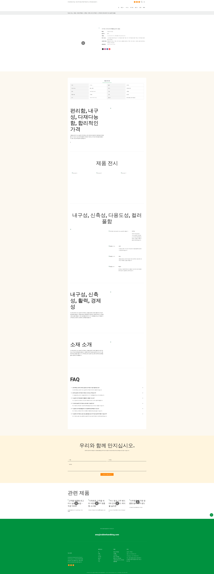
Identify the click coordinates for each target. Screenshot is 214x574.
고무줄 (85, 13)
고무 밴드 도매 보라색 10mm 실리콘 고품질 (106, 13)
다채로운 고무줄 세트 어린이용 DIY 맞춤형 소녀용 (96, 510)
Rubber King (70, 13)
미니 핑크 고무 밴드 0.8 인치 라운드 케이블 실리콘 (117, 511)
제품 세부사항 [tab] (107, 80)
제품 (75, 13)
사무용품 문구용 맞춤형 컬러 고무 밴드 (136, 507)
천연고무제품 (80, 13)
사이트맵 (119, 572)
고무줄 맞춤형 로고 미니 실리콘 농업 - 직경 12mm (75, 511)
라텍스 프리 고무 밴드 (92, 13)
